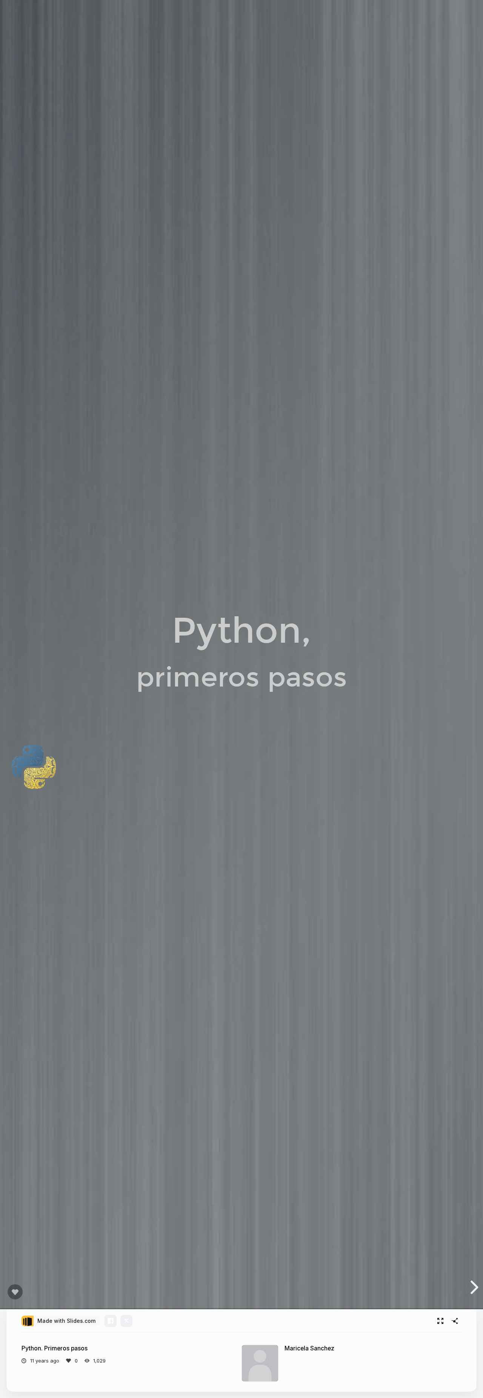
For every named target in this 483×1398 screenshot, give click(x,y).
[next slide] (473, 1287)
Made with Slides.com (66, 1321)
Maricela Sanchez (309, 1348)
